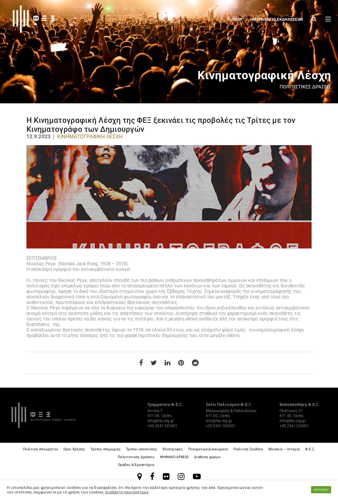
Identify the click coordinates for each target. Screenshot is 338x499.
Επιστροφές (173, 449)
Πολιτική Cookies (248, 449)
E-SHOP (235, 19)
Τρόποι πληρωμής (106, 449)
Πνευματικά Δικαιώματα (208, 449)
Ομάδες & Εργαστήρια (136, 465)
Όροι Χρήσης (74, 449)
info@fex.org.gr (161, 421)
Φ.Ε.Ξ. (310, 449)
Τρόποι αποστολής (141, 449)
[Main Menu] (328, 19)
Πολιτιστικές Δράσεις (136, 457)
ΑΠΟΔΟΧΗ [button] (321, 489)
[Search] (314, 19)
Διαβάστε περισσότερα (127, 492)
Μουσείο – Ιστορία (284, 449)
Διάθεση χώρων (207, 457)
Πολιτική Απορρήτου (40, 449)
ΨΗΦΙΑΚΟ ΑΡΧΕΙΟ (174, 457)
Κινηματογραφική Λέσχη (90, 136)
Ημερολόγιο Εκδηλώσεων (277, 19)
